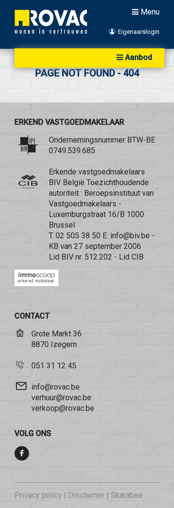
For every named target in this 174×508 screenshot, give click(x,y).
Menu (150, 11)
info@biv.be (130, 235)
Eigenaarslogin (138, 31)
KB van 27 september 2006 (95, 246)
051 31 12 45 (53, 365)
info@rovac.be (55, 387)
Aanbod (138, 57)
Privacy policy (38, 495)
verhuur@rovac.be (61, 397)
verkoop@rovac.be (62, 408)
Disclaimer (86, 495)
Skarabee (127, 495)
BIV (67, 256)
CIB (137, 256)
